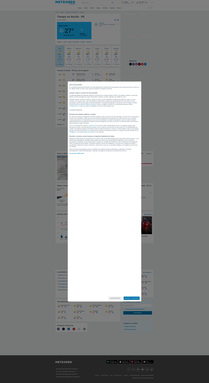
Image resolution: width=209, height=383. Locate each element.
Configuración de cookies (76, 106)
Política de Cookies (90, 104)
